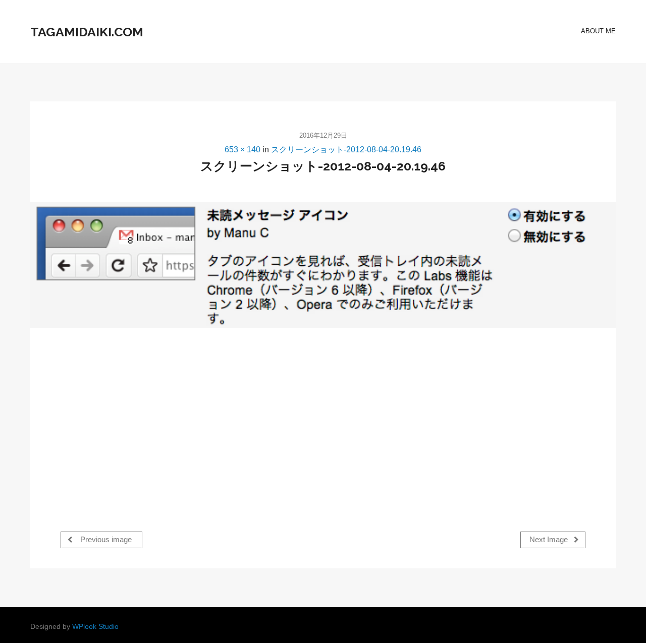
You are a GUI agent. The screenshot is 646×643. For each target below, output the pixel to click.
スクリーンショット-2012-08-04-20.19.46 (346, 149)
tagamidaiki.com (86, 31)
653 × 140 (242, 149)
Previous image (105, 540)
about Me (598, 31)
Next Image (549, 540)
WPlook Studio (95, 626)
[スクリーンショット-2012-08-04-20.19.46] (323, 265)
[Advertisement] (145, 418)
